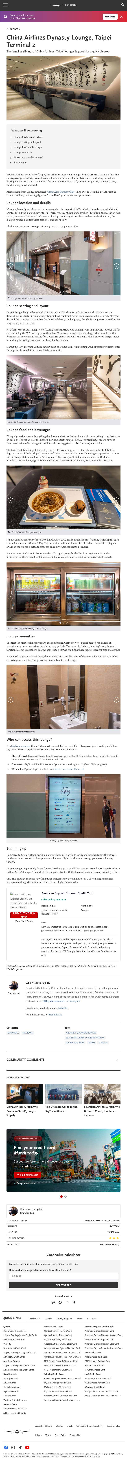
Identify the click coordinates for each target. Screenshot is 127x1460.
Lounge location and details (28, 136)
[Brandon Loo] (13, 985)
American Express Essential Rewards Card (103, 1348)
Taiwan (103, 1042)
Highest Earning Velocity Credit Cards (20, 1352)
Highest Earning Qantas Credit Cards (20, 1335)
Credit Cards (35, 1318)
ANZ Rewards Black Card (96, 1357)
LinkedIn (62, 1008)
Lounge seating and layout (27, 142)
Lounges (13, 1032)
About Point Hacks (43, 1426)
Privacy (38, 1435)
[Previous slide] (10, 266)
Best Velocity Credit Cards (14, 1348)
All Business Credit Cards (14, 1413)
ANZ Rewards (9, 1382)
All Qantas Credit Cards (14, 1339)
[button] (61, 1196)
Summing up (20, 162)
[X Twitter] (74, 1302)
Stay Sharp (110, 16)
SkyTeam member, (21, 746)
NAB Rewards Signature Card (98, 1378)
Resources (91, 1318)
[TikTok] (20, 1448)
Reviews (14, 28)
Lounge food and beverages (28, 147)
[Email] (53, 1302)
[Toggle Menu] (5, 4)
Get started (63, 1285)
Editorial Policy (113, 1426)
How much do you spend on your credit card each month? (40, 1270)
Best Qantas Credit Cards (14, 1331)
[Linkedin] (67, 1302)
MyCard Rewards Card (95, 1369)
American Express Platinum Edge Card (102, 1344)
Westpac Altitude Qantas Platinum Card (62, 1348)
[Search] (121, 5)
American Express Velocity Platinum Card (62, 1378)
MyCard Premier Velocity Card (57, 1387)
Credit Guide (60, 1435)
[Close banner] (121, 17)
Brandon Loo (14, 993)
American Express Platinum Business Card (103, 1335)
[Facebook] (60, 1302)
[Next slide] (116, 266)
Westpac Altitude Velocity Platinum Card (62, 1400)
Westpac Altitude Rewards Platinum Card (103, 1395)
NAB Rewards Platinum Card (97, 1382)
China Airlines (75, 1042)
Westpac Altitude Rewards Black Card (101, 1391)
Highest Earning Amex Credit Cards (19, 1365)
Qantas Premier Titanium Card (58, 1335)
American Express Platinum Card (99, 1331)
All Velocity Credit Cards (14, 1357)
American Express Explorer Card (99, 1339)
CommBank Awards (12, 1387)
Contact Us (75, 1435)
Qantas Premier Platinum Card (58, 1331)
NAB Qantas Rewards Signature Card (60, 1361)
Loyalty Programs (64, 1318)
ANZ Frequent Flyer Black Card (58, 1369)
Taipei (91, 1042)
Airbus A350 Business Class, (61, 191)
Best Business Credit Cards (15, 1408)
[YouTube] (27, 1448)
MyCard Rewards (11, 1391)
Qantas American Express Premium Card (62, 1357)
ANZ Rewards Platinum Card (97, 1361)
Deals (79, 1318)
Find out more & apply (24, 915)
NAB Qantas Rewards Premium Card (60, 1365)
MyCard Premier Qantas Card (57, 1339)
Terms (48, 1435)
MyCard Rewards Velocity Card (58, 1391)
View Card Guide (24, 921)
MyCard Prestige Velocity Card (57, 1382)
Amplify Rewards (10, 1378)
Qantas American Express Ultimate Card (62, 1352)
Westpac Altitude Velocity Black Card (60, 1395)
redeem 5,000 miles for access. (69, 769)
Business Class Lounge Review (85, 1037)
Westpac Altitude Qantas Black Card (60, 1344)
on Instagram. (62, 1001)
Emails (70, 1426)
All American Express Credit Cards (18, 1369)
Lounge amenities (23, 152)
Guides (49, 1318)
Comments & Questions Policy (89, 1426)
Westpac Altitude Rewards (15, 1400)
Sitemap (59, 1426)
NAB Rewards (9, 1395)
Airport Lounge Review (81, 1032)
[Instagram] (13, 1448)
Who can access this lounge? (28, 157)
